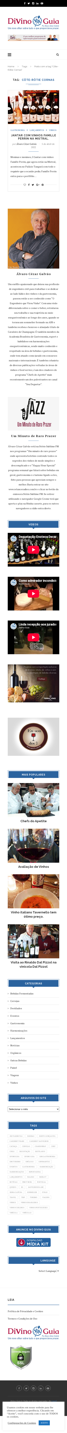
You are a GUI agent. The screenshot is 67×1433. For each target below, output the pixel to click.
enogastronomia (47, 1156)
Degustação (24, 1151)
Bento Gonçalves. (47, 1136)
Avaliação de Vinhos (33, 866)
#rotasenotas (16, 1136)
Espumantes (44, 1162)
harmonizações (17, 1172)
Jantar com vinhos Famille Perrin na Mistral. (33, 137)
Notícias (15, 1045)
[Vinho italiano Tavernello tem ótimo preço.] (33, 875)
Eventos (14, 1015)
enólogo (30, 1162)
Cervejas (14, 1001)
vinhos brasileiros (29, 1202)
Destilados (16, 1008)
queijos (13, 1187)
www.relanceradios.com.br (23, 489)
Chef (53, 1146)
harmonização (46, 1167)
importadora (35, 1172)
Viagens (14, 1075)
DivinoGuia (14, 1156)
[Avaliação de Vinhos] (33, 830)
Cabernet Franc (17, 1141)
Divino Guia (29, 1156)
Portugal (41, 1182)
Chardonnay (40, 1146)
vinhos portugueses (38, 1207)
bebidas (30, 1136)
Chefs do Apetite (33, 821)
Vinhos (53, 130)
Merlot (42, 1177)
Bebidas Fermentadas (22, 993)
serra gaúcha (16, 1192)
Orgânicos (15, 1052)
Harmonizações (18, 1030)
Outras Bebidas (18, 1060)
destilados (40, 1151)
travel (13, 1197)
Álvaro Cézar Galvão (26, 144)
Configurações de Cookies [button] (22, 1423)
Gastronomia (17, 130)
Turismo (33, 1197)
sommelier (32, 1192)
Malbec (30, 1177)
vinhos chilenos (17, 1207)
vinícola (14, 1213)
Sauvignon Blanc (36, 1187)
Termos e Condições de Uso (22, 1318)
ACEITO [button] (44, 1423)
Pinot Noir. (27, 1182)
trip (23, 1197)
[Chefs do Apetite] (33, 784)
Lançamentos (37, 130)
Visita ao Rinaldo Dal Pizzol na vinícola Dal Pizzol (34, 964)
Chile (12, 1151)
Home (11, 66)
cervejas (26, 1146)
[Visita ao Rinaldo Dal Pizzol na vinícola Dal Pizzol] (33, 926)
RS (22, 1187)
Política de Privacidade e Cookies (25, 1311)
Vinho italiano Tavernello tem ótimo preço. (33, 914)
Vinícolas (27, 1213)
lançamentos (16, 1177)
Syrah (44, 1192)
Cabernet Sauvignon (38, 1141)
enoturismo (15, 1162)
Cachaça (13, 1146)
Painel (13, 1067)
